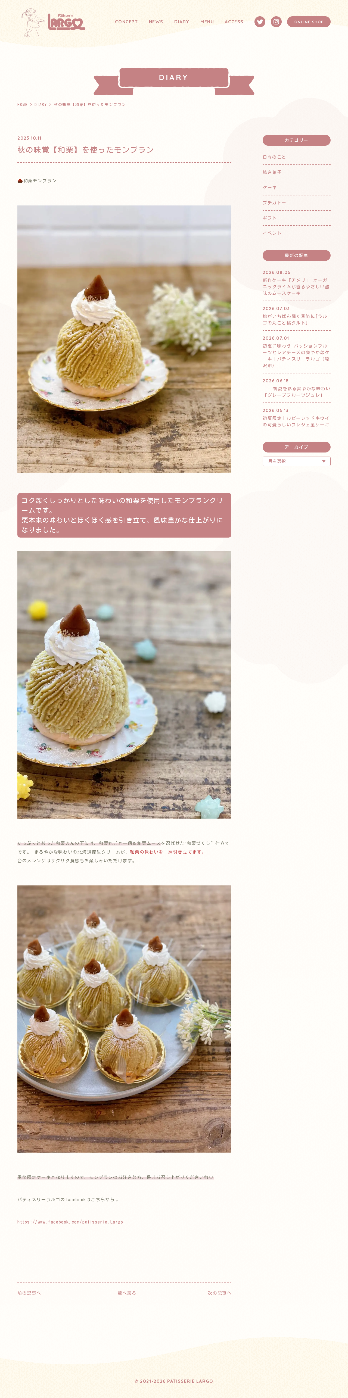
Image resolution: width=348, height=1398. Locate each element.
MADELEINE (212, 41)
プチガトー (275, 203)
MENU (207, 21)
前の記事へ (29, 1293)
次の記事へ (220, 1293)
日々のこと (275, 157)
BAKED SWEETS (217, 53)
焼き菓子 (272, 172)
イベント (272, 233)
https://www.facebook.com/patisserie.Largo (70, 1222)
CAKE (206, 30)
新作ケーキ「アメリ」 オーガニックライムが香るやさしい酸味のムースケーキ (296, 286)
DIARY (181, 21)
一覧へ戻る (125, 1293)
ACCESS (234, 21)
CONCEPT (126, 21)
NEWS (156, 21)
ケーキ (270, 187)
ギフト (270, 218)
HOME (22, 105)
